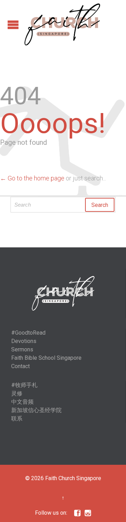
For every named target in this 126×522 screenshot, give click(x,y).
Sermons (22, 349)
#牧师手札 (24, 385)
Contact (20, 366)
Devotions (23, 341)
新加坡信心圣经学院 (36, 410)
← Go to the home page (32, 178)
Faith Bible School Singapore (46, 358)
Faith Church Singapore (73, 478)
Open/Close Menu (13, 24)
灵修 (16, 393)
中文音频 (22, 401)
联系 (16, 418)
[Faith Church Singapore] (62, 24)
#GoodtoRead (28, 332)
